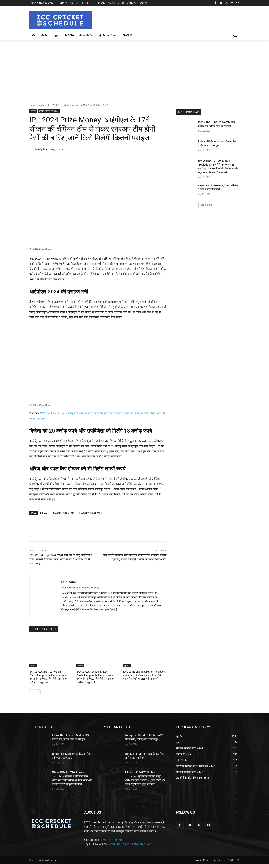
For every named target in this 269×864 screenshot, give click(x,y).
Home (32, 105)
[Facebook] (215, 3)
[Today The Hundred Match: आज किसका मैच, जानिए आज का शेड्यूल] (185, 127)
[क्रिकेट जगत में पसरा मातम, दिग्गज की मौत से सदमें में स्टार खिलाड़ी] (185, 190)
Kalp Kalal (43, 149)
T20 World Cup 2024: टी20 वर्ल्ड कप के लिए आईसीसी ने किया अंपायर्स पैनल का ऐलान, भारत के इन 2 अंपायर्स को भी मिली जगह (60, 559)
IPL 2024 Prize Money (63, 512)
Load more (206, 204)
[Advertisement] (134, 69)
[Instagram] (221, 3)
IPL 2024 (44, 512)
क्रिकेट (42, 105)
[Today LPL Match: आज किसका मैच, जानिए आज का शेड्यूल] (185, 146)
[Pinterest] (75, 159)
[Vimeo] (232, 3)
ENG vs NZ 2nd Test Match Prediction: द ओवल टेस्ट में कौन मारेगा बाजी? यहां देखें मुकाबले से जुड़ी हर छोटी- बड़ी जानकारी (144, 675)
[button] (235, 35)
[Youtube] (237, 3)
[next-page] (38, 691)
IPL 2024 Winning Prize (90, 512)
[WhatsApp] (84, 159)
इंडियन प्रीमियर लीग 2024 (49, 110)
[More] (93, 159)
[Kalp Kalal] (31, 149)
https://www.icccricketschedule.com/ (80, 587)
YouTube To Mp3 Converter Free (130, 844)
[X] (226, 3)
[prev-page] (31, 691)
